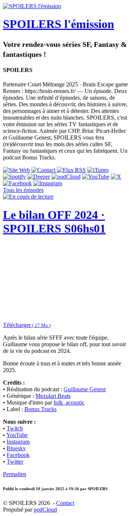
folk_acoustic (69, 402)
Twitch (15, 428)
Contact (65, 503)
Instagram (18, 441)
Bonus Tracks (40, 409)
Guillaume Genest (85, 389)
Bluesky (16, 448)
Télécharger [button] (27, 325)
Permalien (14, 474)
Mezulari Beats (53, 396)
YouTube (17, 435)
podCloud (45, 509)
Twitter (15, 461)
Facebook (18, 455)
